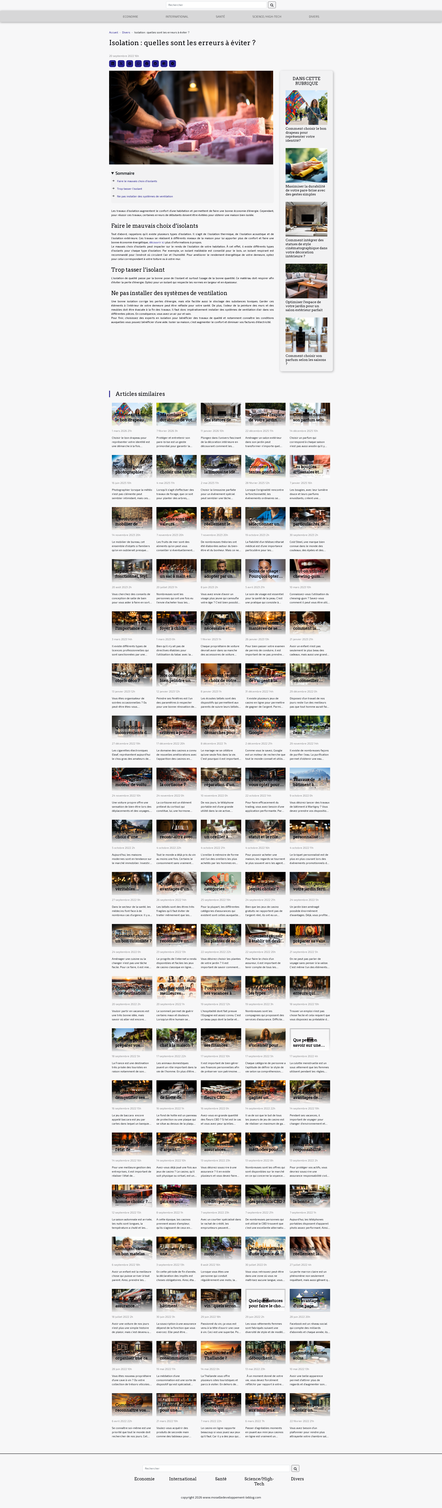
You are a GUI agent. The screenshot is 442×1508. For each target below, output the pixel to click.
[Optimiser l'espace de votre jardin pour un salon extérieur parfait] (306, 280)
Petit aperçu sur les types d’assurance (264, 993)
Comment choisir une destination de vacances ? (133, 993)
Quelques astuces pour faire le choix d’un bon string (266, 1305)
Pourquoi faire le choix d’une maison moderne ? (133, 836)
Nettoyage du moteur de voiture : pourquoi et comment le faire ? (133, 787)
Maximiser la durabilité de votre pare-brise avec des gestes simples (305, 190)
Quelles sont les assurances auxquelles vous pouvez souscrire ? (222, 1152)
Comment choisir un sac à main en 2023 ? (177, 576)
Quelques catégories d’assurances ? (218, 888)
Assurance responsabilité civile (307, 1149)
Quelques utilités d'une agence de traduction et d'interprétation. (265, 1256)
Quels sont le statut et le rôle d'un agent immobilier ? (263, 839)
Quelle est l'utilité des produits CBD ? (267, 1199)
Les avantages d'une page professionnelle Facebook (308, 1308)
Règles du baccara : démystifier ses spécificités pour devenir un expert (133, 1100)
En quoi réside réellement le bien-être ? (218, 524)
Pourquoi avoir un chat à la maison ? (177, 1043)
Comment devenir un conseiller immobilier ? (311, 680)
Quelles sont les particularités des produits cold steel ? (311, 527)
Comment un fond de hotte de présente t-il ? (177, 1097)
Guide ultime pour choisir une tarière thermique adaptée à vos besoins (178, 474)
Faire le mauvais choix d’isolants (137, 181)
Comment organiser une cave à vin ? (133, 1358)
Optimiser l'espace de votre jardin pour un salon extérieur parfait (304, 306)
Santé (220, 16)
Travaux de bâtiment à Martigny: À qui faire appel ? (308, 787)
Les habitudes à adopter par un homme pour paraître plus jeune (222, 579)
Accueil (113, 32)
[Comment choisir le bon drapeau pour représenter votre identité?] (306, 107)
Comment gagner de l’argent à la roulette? (266, 680)
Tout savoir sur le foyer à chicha (177, 626)
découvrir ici (157, 242)
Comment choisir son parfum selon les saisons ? (306, 360)
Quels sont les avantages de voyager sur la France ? (306, 1100)
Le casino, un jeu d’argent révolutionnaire (176, 1149)
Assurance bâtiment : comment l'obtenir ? (178, 1308)
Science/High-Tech (266, 16)
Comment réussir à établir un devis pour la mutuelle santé (266, 944)
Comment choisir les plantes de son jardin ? (221, 941)
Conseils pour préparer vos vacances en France (128, 1048)
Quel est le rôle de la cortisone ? (177, 782)
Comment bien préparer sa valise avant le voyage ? (310, 941)
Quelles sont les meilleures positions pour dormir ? (175, 996)
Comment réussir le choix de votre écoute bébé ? (221, 680)
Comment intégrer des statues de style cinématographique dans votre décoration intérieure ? (306, 248)
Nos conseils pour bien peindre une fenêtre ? (177, 680)
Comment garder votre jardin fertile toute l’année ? (311, 888)
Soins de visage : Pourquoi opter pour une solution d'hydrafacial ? (266, 579)
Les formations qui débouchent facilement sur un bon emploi (267, 1360)
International (177, 16)
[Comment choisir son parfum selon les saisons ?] (306, 334)
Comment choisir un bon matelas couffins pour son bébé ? (132, 1256)
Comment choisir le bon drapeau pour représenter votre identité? (306, 134)
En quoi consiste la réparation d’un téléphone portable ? (222, 787)
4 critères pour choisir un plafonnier (307, 1410)
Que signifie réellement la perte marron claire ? (306, 1256)
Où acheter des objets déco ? (129, 678)
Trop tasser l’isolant (129, 188)
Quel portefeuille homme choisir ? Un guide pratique (133, 1201)
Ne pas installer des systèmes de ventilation (145, 196)
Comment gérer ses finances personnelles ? (219, 1045)
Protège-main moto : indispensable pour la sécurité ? (221, 1256)
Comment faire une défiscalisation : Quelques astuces (177, 1256)
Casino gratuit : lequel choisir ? (264, 886)
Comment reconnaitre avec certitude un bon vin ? (176, 839)
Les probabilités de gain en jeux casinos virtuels (178, 1201)
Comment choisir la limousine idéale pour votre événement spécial (222, 474)
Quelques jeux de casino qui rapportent (220, 1410)
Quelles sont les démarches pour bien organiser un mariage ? (221, 735)
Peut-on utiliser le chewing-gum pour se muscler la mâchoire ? (311, 579)
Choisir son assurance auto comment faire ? (129, 1308)
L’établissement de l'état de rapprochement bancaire (133, 1152)
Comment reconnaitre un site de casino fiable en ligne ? (175, 944)
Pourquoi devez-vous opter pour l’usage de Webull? (265, 787)
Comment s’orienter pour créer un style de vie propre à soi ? (265, 1048)
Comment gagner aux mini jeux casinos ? (266, 1410)
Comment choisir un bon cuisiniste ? (133, 939)
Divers (314, 16)
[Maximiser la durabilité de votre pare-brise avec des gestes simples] (306, 165)
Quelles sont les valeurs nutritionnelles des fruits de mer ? (177, 527)
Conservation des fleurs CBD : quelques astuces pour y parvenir (221, 1100)
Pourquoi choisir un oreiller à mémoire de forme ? (222, 839)
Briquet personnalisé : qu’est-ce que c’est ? (311, 839)
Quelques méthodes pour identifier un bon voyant (265, 1152)
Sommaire (125, 173)
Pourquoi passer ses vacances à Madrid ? (220, 993)
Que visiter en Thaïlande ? (218, 1355)
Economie (130, 16)
